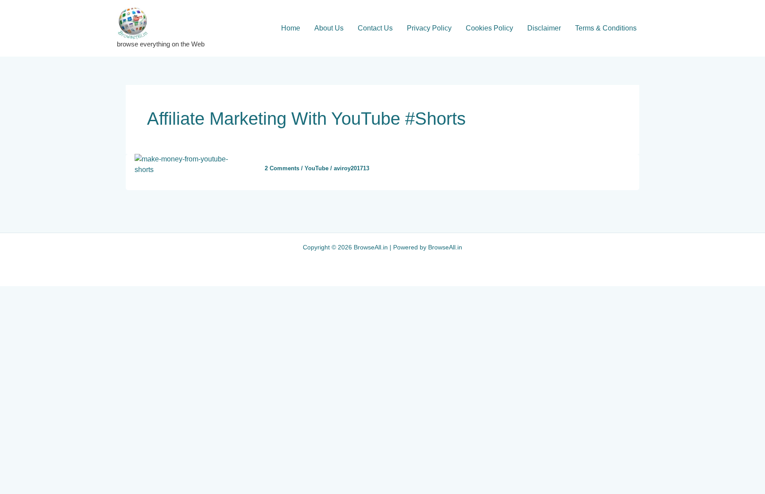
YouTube (316, 168)
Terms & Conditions (606, 28)
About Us (329, 28)
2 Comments (282, 168)
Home (290, 28)
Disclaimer (544, 28)
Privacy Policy (429, 28)
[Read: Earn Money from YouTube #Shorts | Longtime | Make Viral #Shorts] (190, 164)
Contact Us (375, 28)
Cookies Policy (489, 28)
